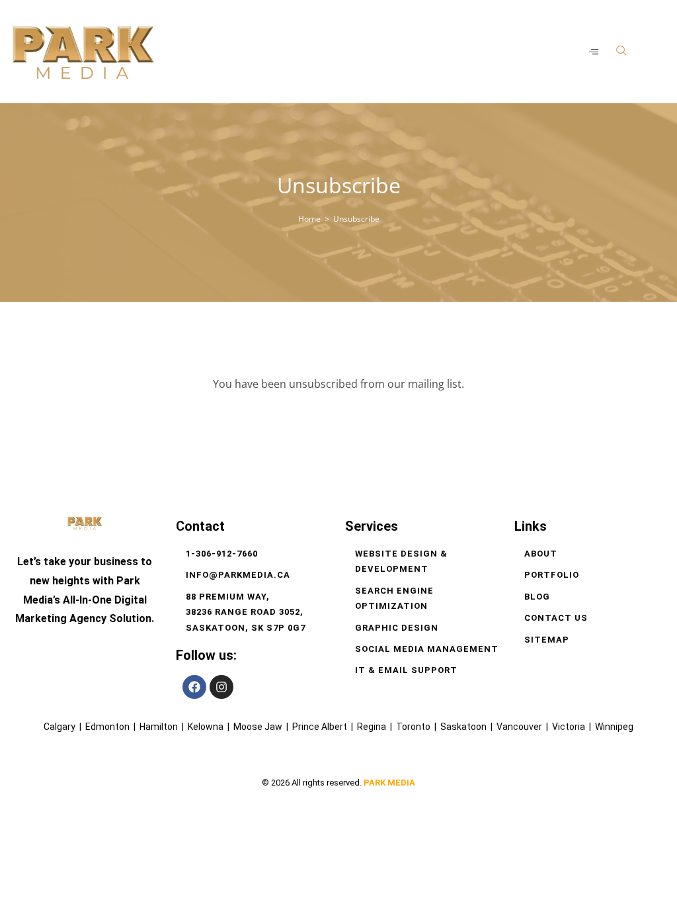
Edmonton (107, 726)
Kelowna (205, 726)
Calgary (59, 726)
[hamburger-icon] (595, 52)
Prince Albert (319, 726)
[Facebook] (194, 687)
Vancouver (520, 726)
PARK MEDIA (389, 783)
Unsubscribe (356, 218)
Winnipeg (614, 726)
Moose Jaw (257, 726)
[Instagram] (221, 687)
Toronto (413, 726)
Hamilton (158, 726)
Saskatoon (463, 726)
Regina (371, 726)
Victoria (568, 726)
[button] (621, 51)
